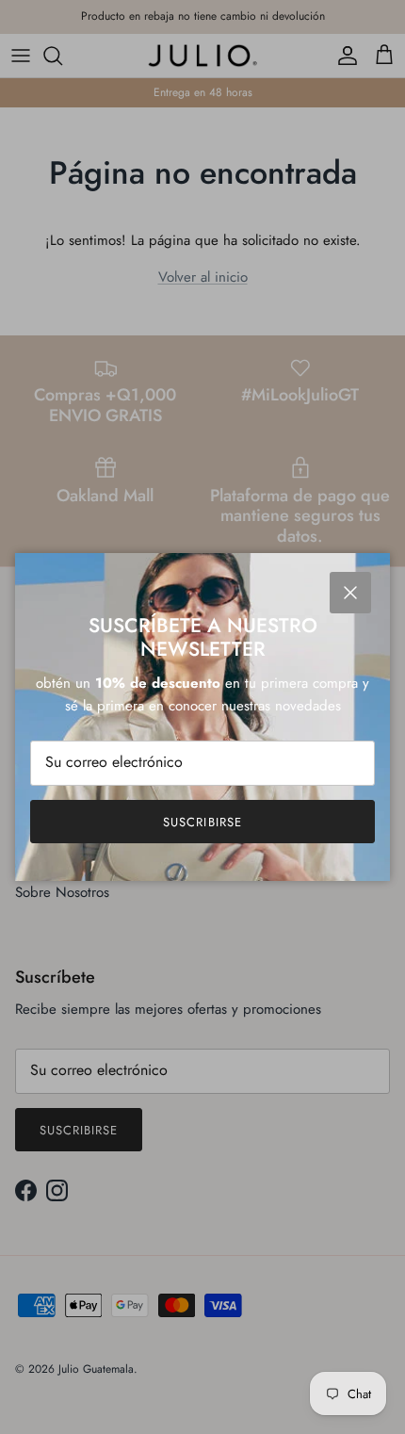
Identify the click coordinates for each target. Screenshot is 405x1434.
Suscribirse (202, 822)
